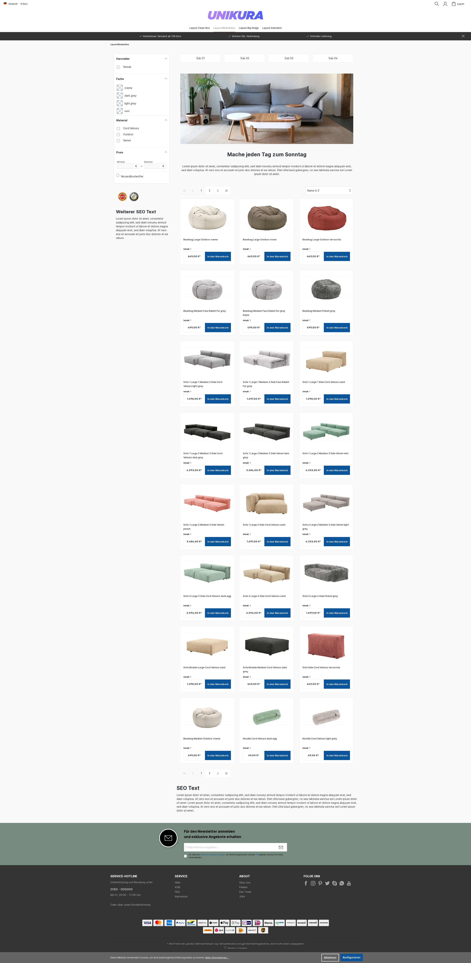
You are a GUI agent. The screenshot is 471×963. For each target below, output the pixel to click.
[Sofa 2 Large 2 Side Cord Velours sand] (267, 574)
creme (128, 87)
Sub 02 (244, 58)
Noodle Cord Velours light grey (319, 738)
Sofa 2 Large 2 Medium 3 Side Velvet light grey (325, 526)
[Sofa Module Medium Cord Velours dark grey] (267, 646)
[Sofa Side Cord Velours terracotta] (326, 646)
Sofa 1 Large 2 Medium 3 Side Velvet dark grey (266, 455)
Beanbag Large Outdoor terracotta (321, 239)
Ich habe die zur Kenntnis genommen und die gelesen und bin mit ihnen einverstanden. (236, 856)
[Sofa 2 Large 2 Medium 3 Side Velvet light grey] (326, 503)
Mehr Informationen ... (217, 957)
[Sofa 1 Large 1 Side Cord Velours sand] (326, 360)
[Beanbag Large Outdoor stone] (267, 218)
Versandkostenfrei (132, 176)
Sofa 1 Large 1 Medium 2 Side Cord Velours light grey (202, 384)
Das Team (245, 891)
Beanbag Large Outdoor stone (260, 239)
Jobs (242, 896)
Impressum (181, 896)
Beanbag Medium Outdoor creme (201, 738)
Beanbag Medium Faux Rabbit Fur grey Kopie (264, 313)
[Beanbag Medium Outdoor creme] (207, 717)
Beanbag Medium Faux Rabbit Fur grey (204, 311)
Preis (119, 152)
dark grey (131, 95)
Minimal (127, 164)
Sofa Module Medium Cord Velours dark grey (265, 669)
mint (127, 111)
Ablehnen (330, 957)
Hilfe (177, 882)
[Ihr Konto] (445, 3)
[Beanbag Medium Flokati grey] (326, 289)
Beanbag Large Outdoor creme (200, 239)
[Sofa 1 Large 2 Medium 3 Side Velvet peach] (207, 503)
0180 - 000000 (121, 889)
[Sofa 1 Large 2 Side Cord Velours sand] (267, 503)
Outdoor (128, 134)
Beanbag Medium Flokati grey (318, 311)
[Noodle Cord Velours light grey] (326, 717)
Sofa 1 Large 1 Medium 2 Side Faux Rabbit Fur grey (266, 384)
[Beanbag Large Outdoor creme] (207, 218)
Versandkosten (227, 943)
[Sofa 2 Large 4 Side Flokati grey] (326, 574)
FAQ (177, 891)
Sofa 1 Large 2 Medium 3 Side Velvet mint (325, 453)
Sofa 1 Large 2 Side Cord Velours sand (264, 524)
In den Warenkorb (218, 256)
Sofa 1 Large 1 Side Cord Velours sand (323, 382)
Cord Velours (131, 128)
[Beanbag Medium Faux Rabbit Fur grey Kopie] (267, 289)
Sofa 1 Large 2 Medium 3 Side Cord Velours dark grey (202, 455)
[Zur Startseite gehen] (235, 15)
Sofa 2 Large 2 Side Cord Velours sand (264, 596)
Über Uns (245, 882)
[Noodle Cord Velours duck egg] (267, 717)
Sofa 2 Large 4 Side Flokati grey (320, 596)
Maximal (154, 164)
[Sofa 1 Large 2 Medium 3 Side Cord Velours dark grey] (207, 432)
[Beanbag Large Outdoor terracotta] (326, 218)
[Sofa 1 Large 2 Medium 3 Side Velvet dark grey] (267, 432)
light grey (130, 103)
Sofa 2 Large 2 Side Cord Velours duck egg (207, 596)
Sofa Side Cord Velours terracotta (321, 667)
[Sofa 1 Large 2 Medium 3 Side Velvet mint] (326, 432)
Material (121, 120)
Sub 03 (289, 58)
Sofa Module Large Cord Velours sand (204, 667)
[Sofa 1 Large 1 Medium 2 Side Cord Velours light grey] (207, 360)
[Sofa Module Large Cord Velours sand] (207, 646)
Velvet (127, 140)
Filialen (243, 887)
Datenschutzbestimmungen (212, 855)
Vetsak (127, 66)
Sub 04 (333, 58)
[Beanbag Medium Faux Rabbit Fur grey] (207, 289)
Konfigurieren (351, 957)
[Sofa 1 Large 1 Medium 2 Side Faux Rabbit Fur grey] (267, 360)
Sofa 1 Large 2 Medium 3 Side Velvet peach (203, 526)
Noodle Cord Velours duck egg (260, 738)
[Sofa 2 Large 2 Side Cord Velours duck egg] (207, 574)
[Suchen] (437, 3)
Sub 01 (200, 58)
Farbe (120, 78)
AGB (257, 855)
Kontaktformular (140, 904)
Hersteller (123, 58)
